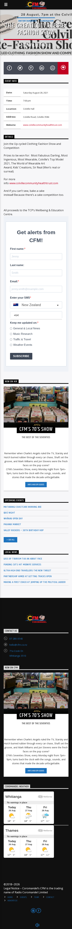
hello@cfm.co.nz (18, 644)
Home (10, 897)
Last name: (17, 265)
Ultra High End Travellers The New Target (27, 570)
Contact (50, 897)
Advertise (12, 900)
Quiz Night (9, 512)
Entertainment (27, 20)
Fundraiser (47, 20)
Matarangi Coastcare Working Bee (23, 507)
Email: (14, 281)
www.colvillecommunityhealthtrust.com (42, 124)
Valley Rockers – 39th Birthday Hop (24, 530)
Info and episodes (36, 484)
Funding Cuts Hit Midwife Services (22, 564)
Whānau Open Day (13, 518)
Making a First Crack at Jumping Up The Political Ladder (35, 582)
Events (23, 897)
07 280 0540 (16, 638)
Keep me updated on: (23, 322)
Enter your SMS (20, 297)
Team (36, 897)
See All (11, 539)
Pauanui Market (12, 524)
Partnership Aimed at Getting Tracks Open (28, 576)
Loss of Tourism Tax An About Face (23, 558)
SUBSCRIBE (21, 356)
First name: (17, 248)
